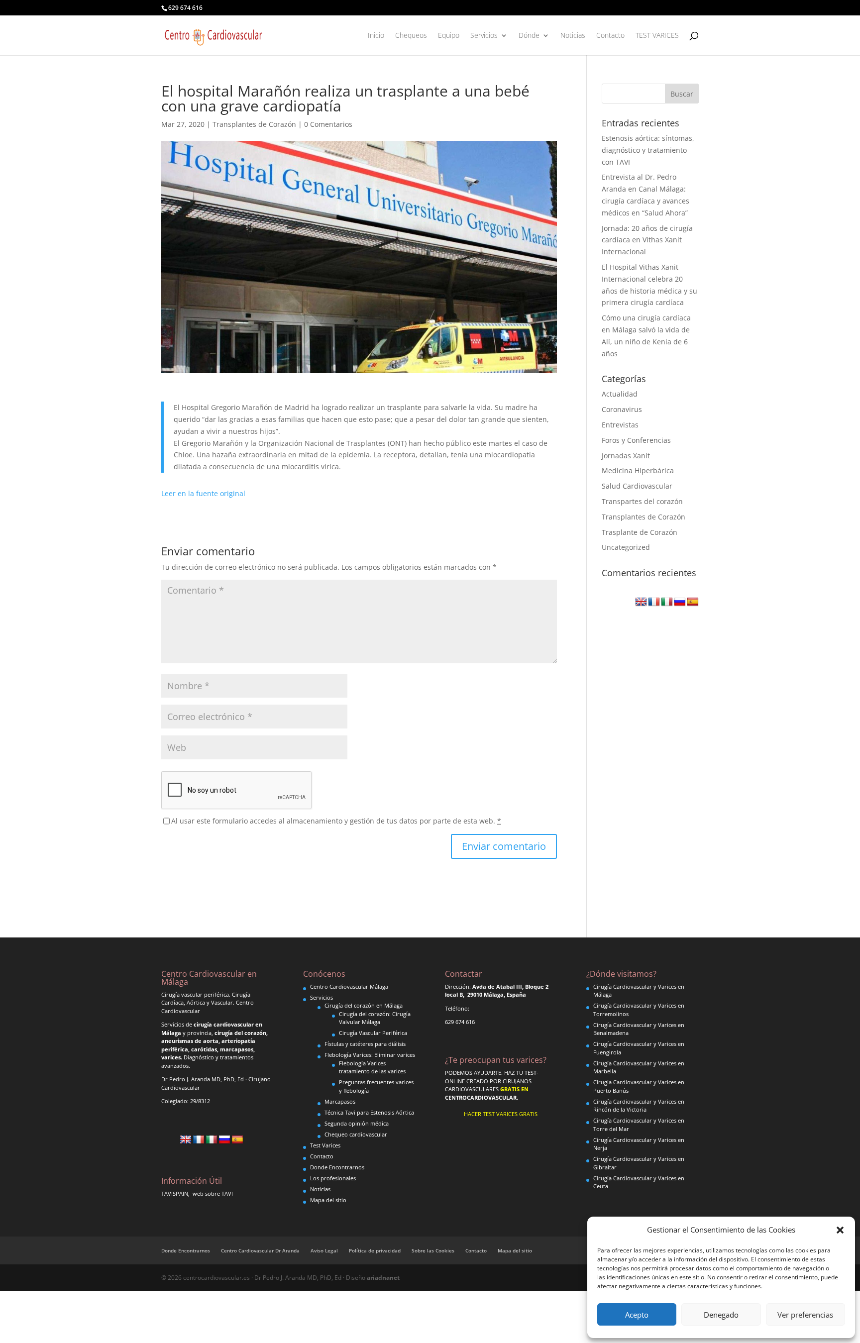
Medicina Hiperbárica (638, 470)
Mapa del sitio (328, 1200)
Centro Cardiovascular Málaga (349, 986)
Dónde (529, 36)
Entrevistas (620, 424)
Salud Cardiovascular (637, 486)
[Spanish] (693, 602)
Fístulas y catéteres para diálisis (365, 1043)
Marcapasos (339, 1101)
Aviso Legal (324, 1250)
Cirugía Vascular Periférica (373, 1032)
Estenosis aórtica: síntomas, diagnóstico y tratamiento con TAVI (648, 150)
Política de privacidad (375, 1250)
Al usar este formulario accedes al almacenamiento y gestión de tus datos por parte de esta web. (336, 821)
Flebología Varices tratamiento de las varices (372, 1067)
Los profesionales (333, 1178)
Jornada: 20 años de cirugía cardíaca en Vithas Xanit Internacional (647, 240)
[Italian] (667, 602)
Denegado (721, 1315)
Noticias (572, 36)
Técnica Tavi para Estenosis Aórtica (369, 1112)
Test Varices (325, 1145)
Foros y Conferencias (636, 440)
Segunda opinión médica (356, 1123)
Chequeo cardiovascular (355, 1134)
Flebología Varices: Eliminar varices (369, 1054)
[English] (641, 602)
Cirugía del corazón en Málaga (363, 1005)
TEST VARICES (657, 36)
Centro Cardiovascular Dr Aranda (260, 1250)
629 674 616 (185, 7)
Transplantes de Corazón (254, 124)
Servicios (484, 36)
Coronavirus (622, 409)
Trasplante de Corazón (639, 532)
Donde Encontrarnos (337, 1167)
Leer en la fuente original (203, 493)
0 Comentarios (328, 124)
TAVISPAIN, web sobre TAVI (197, 1193)
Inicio (376, 36)
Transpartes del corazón (642, 501)
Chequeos (411, 36)
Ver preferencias (805, 1315)
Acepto (636, 1315)
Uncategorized (626, 547)
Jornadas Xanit (626, 455)
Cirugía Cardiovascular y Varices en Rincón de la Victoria (638, 1106)
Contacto (610, 36)
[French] (654, 602)
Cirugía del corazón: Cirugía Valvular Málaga (375, 1018)
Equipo (448, 36)
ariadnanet (383, 1277)
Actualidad (620, 394)
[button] (840, 1230)
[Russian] (680, 602)
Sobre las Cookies (433, 1250)
